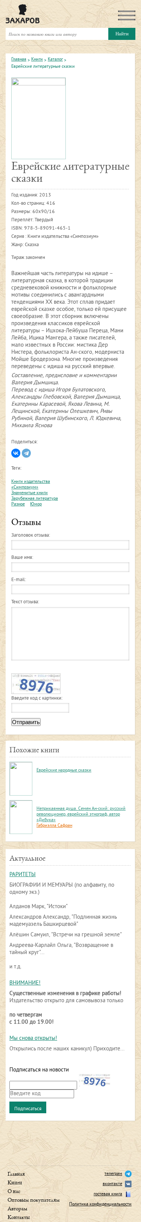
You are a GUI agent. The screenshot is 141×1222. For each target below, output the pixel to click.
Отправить (26, 722)
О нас (14, 1192)
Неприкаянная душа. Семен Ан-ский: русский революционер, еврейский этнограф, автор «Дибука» (81, 814)
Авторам (17, 1209)
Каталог (55, 60)
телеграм (113, 1174)
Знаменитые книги (29, 493)
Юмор (36, 504)
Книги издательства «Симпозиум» (30, 484)
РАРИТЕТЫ (22, 874)
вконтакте (112, 1184)
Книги (37, 60)
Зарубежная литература (34, 499)
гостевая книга (108, 1194)
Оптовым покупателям (34, 1200)
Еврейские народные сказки (63, 770)
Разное (18, 504)
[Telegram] (26, 453)
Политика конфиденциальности (100, 1204)
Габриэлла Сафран (54, 826)
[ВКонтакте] (15, 453)
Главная (18, 60)
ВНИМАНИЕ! (25, 983)
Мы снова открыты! (33, 1038)
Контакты (19, 1217)
